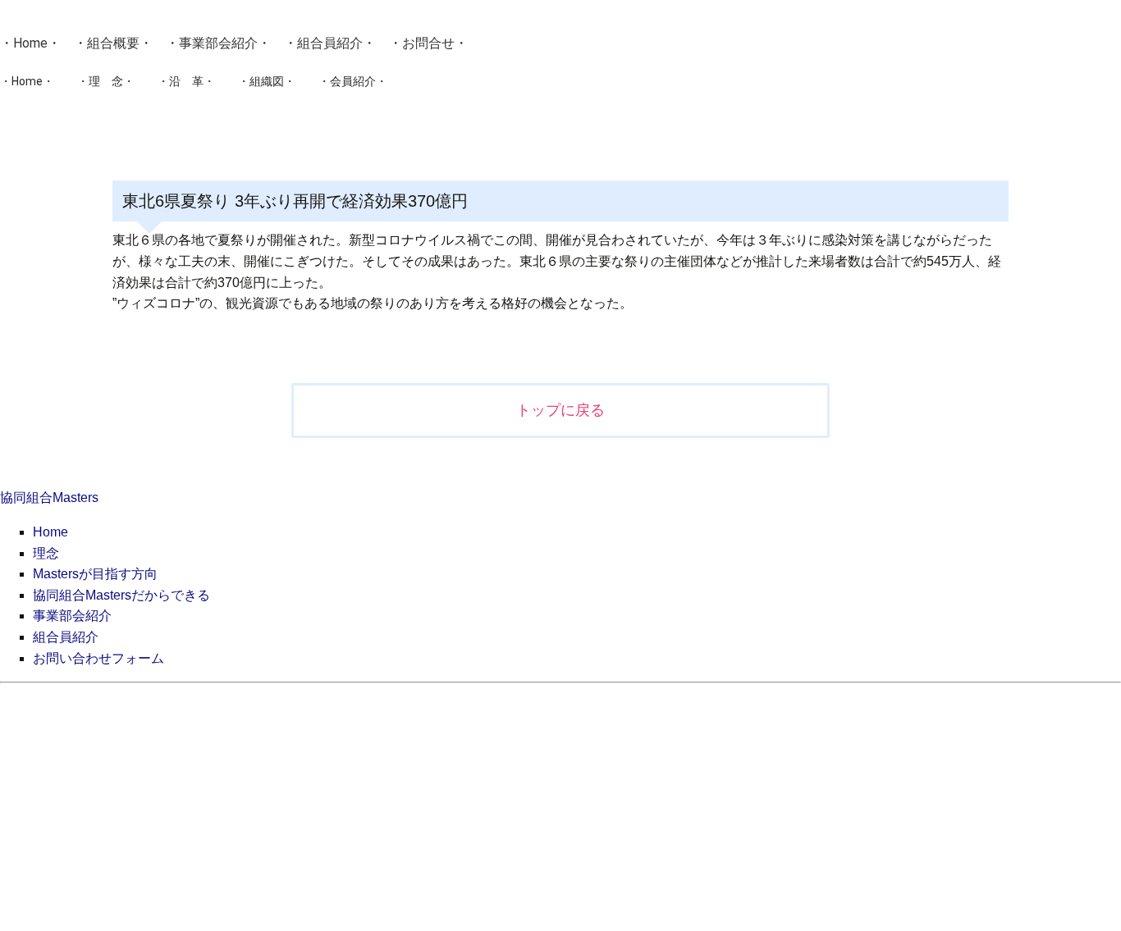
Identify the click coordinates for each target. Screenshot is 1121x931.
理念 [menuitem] (46, 553)
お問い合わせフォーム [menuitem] (98, 658)
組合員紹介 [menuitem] (65, 637)
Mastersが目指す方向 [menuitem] (95, 574)
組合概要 (113, 43)
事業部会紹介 (218, 43)
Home (30, 43)
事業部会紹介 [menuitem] (72, 616)
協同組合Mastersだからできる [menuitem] (121, 595)
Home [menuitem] (50, 532)
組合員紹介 (330, 43)
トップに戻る (560, 410)
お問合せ (428, 43)
